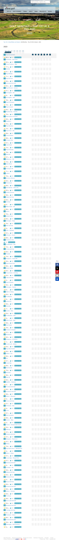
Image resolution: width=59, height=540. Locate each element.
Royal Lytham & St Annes (11, 116)
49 (4, 282)
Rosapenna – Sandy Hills (11, 258)
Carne (7, 410)
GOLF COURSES (17, 11)
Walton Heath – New (10, 320)
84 (4, 448)
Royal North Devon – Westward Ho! (14, 448)
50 (4, 287)
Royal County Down (10, 54)
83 (4, 443)
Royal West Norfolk (10, 348)
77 (4, 415)
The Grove (8, 496)
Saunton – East (9, 310)
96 (4, 505)
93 (4, 491)
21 (4, 149)
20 (4, 145)
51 (4, 291)
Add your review (18, 57)
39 (4, 235)
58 (4, 325)
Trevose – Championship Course (13, 424)
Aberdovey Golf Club (10, 462)
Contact (51, 537)
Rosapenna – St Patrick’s (11, 339)
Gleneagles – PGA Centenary (13, 524)
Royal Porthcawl (9, 149)
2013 (17, 50)
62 (4, 344)
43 (4, 254)
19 (4, 140)
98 (4, 515)
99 (4, 519)
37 (4, 225)
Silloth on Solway (10, 291)
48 (4, 277)
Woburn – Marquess (10, 396)
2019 (8, 50)
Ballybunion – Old (10, 159)
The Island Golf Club (10, 386)
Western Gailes (9, 268)
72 (4, 391)
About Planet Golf (7, 537)
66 (4, 363)
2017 (11, 50)
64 (4, 353)
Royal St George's (10, 102)
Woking (7, 443)
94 (4, 496)
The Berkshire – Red (10, 244)
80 (4, 429)
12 (4, 107)
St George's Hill (9, 168)
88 (4, 467)
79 (4, 424)
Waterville (8, 154)
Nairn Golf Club (9, 225)
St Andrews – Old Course (11, 59)
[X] (57, 268)
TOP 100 (9, 11)
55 (4, 310)
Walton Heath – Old (10, 206)
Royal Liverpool (9, 107)
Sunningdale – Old (10, 92)
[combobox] (40, 1)
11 (4, 102)
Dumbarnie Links (10, 239)
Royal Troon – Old (10, 130)
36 (4, 220)
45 (4, 263)
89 (4, 472)
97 (4, 510)
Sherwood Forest (10, 477)
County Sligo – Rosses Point (12, 458)
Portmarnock (9, 183)
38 (4, 230)
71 (4, 386)
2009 (23, 50)
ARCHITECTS (43, 11)
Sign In (33, 5)
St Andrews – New (10, 405)
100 (5, 524)
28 (4, 183)
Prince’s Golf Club (10, 401)
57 (4, 320)
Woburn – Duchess (10, 491)
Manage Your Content (27, 537)
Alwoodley (8, 306)
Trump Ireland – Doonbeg (12, 272)
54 (4, 306)
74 (4, 401)
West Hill (8, 377)
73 (4, 396)
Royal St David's (9, 282)
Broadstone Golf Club (11, 505)
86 (4, 458)
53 (4, 301)
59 (4, 329)
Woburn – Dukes (10, 453)
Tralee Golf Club (9, 277)
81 (4, 434)
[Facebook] (57, 264)
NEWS (36, 11)
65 (4, 358)
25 (4, 168)
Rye (7, 358)
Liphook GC (8, 301)
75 (4, 405)
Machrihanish (9, 367)
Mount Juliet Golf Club (11, 500)
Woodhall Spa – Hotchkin (11, 111)
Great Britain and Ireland (14, 42)
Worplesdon (8, 334)
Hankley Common (10, 192)
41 (4, 244)
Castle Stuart (9, 145)
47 (4, 272)
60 (4, 334)
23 (4, 159)
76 (4, 410)
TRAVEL (25, 11)
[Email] (57, 275)
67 (4, 367)
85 (4, 453)
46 (4, 268)
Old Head (8, 202)
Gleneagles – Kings (10, 220)
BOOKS (50, 11)
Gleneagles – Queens (11, 287)
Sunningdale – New (10, 97)
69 (4, 377)
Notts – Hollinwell (10, 230)
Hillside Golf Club (10, 197)
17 (4, 130)
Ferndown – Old (9, 467)
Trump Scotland (9, 135)
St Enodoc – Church (10, 235)
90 (4, 477)
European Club (9, 140)
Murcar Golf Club (10, 481)
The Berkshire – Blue (11, 315)
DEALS (30, 11)
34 (4, 211)
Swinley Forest (9, 216)
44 (4, 258)
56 (4, 315)
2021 (6, 50)
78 (4, 420)
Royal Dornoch (9, 78)
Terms (47, 539)
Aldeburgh (8, 429)
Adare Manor (9, 164)
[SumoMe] (57, 279)
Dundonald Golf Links (11, 519)
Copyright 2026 (52, 539)
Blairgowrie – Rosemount (11, 439)
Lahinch (8, 173)
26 (4, 173)
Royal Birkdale (9, 73)
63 (4, 348)
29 (4, 187)
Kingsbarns (8, 121)
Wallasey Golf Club (10, 472)
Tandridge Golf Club (10, 510)
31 (4, 197)
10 (4, 97)
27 (4, 178)
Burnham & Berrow (10, 178)
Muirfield (8, 69)
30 (4, 192)
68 (4, 372)
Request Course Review (17, 537)
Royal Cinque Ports (10, 263)
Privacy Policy (42, 539)
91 (4, 481)
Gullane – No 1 (9, 353)
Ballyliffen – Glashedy (11, 382)
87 (4, 462)
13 (4, 111)
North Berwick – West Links (12, 187)
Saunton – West (9, 420)
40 (4, 239)
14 (4, 116)
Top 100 (5, 42)
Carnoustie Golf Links (11, 83)
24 (4, 164)
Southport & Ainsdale (11, 329)
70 (4, 382)
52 (4, 296)
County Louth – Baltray (11, 344)
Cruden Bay (8, 363)
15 (4, 121)
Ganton (7, 211)
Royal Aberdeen (9, 126)
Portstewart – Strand (10, 515)
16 (4, 126)
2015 (14, 50)
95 (4, 500)
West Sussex (9, 325)
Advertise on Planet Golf (38, 537)
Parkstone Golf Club (10, 434)
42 (4, 249)
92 (4, 486)
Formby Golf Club (10, 249)
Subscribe (47, 537)
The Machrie (9, 296)
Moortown (8, 372)
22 (4, 154)
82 (4, 439)
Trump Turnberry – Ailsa (11, 64)
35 (4, 216)
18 (4, 135)
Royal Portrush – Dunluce (12, 88)
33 (4, 206)
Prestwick (8, 254)
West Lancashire (10, 415)
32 (4, 202)
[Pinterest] (57, 272)
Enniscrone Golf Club (11, 486)
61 (4, 339)
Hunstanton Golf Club (11, 391)
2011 (20, 50)
